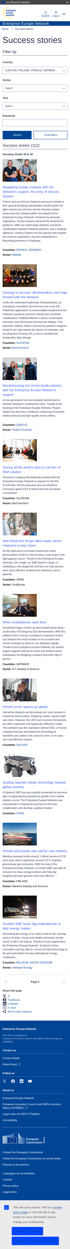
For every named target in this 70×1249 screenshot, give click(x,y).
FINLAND (22, 744)
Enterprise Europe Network (19, 1029)
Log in (56, 15)
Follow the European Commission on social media (32, 1158)
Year (5, 98)
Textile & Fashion (22, 429)
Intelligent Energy (22, 967)
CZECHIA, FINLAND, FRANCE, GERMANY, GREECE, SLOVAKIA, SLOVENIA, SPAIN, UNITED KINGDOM (36, 70)
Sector (7, 80)
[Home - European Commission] (9, 13)
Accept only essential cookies (35, 1241)
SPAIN (20, 813)
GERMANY (35, 250)
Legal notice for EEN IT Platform (21, 1114)
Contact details (11, 1058)
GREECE (22, 425)
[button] (7, 996)
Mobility (16, 254)
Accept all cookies (27, 1231)
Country (8, 62)
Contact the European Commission (23, 1152)
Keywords (9, 115)
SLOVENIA (22, 343)
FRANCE (21, 250)
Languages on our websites (19, 1173)
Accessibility (10, 1120)
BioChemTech (20, 347)
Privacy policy (11, 1185)
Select (9, 88)
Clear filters (50, 135)
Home (5, 29)
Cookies (7, 1179)
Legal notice (10, 1192)
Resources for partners (16, 1164)
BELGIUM (22, 962)
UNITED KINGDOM (40, 962)
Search (45, 15)
